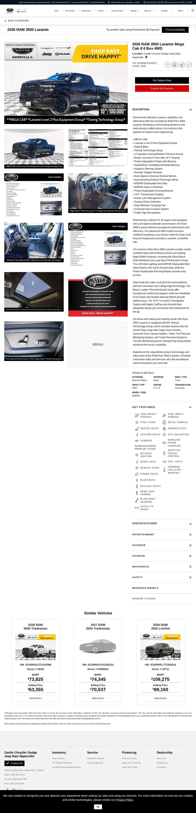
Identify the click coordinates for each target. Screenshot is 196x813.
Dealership (164, 752)
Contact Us (16, 763)
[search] (193, 11)
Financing (129, 752)
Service (92, 752)
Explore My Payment (162, 88)
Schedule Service (95, 758)
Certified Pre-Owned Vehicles (66, 767)
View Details (35, 698)
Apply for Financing (131, 763)
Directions (161, 767)
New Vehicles (58, 758)
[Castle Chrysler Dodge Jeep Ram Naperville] (16, 10)
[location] (108, 2)
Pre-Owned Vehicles (62, 763)
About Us (161, 758)
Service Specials (95, 763)
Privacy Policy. (125, 799)
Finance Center (129, 758)
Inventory (59, 752)
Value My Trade (129, 767)
